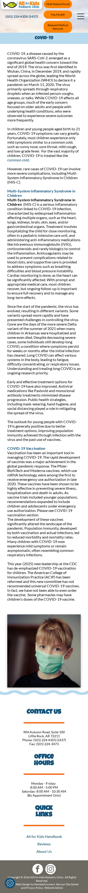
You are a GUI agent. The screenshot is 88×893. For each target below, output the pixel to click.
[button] (80, 16)
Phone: (27, 740)
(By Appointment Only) (44, 795)
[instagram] (50, 869)
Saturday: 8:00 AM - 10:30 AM (44, 791)
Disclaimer (72, 884)
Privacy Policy (34, 887)
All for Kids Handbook (44, 836)
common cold (18, 160)
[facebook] (37, 869)
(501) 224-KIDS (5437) (49, 740)
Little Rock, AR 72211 (44, 736)
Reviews (44, 844)
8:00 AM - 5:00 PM (44, 787)
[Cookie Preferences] (10, 883)
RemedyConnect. (45, 884)
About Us (44, 851)
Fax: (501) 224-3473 (44, 744)
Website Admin (53, 887)
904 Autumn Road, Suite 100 (44, 732)
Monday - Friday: (44, 783)
